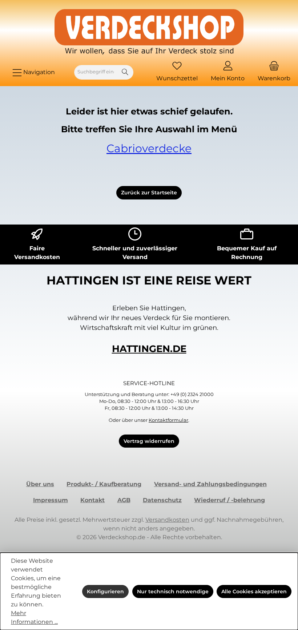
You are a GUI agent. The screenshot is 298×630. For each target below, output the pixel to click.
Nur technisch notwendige (173, 591)
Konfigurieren (105, 591)
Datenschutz (162, 500)
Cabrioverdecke (149, 148)
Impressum (50, 500)
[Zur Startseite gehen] (149, 31)
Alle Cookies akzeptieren (254, 591)
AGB (123, 500)
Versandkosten (167, 519)
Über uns (40, 484)
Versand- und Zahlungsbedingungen (210, 484)
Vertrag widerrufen (149, 441)
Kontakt (92, 500)
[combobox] (95, 72)
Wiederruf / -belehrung (229, 500)
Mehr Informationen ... (34, 617)
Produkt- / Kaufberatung (104, 484)
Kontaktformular (168, 420)
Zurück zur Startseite (149, 192)
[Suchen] (125, 72)
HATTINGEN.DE (149, 349)
